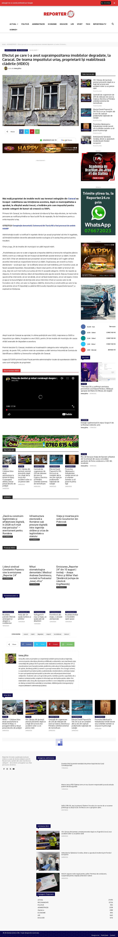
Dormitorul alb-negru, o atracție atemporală (56, 617)
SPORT (80, 24)
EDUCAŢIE (64, 24)
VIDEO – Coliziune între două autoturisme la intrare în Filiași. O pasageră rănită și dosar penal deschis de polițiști (9, 477)
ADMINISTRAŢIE (38, 24)
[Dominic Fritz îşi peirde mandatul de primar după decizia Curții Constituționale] (48, 772)
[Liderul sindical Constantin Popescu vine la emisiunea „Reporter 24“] (14, 558)
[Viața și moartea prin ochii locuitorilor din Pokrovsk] (67, 507)
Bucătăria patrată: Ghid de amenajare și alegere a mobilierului (9, 619)
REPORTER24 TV (99, 24)
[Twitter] (26, 131)
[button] (112, 24)
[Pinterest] (32, 131)
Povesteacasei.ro (11, 596)
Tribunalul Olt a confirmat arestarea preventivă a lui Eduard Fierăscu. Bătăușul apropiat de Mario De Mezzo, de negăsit (97, 389)
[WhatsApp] (37, 131)
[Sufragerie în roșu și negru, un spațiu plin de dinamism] (40, 605)
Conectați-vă (110, 332)
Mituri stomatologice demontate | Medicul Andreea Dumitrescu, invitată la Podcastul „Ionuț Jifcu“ (40, 574)
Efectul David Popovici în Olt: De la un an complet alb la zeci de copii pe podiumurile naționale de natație (56, 476)
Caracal (72, 198)
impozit (48, 634)
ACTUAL (13, 24)
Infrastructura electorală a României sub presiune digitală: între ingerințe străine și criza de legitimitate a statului (38, 526)
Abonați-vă (111, 350)
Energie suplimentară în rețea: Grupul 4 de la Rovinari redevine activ (97, 424)
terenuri (66, 634)
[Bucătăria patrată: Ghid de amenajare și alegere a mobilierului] (9, 605)
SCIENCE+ (13, 29)
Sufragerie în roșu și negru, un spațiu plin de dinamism (40, 618)
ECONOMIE (52, 24)
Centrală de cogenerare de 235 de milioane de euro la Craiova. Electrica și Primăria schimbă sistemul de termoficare (40, 476)
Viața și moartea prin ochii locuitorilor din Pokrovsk (67, 519)
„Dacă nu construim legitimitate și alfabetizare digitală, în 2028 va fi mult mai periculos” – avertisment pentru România (13, 525)
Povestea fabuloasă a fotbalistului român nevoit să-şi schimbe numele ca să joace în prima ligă (71, 476)
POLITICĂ (25, 24)
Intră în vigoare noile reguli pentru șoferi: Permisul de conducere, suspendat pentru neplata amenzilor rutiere (84, 875)
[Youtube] (13, 769)
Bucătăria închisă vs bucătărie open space (71, 617)
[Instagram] (7, 769)
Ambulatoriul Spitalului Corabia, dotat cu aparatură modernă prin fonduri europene (103, 140)
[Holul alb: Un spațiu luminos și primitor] (25, 605)
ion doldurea (57, 634)
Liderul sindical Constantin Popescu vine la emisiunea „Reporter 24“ (13, 571)
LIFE (72, 24)
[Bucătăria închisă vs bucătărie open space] (72, 605)
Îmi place (112, 326)
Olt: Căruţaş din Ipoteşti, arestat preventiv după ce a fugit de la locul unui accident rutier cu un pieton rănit (25, 475)
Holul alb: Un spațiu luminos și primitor (24, 617)
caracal (26, 634)
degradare (40, 634)
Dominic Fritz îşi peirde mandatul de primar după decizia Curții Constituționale (82, 764)
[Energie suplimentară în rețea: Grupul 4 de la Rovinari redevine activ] (98, 408)
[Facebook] (21, 131)
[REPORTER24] (59, 14)
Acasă (4, 44)
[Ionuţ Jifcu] (6, 68)
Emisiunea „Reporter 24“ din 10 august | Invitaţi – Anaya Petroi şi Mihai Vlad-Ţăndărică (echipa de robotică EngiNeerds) (67, 575)
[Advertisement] (59, 38)
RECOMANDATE (22, 50)
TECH (88, 24)
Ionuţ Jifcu (17, 68)
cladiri (32, 634)
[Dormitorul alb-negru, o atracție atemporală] (56, 605)
